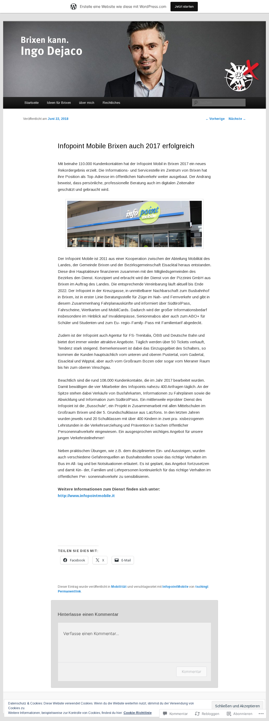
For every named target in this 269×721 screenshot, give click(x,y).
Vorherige (215, 119)
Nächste (237, 119)
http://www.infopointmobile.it (86, 495)
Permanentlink (69, 591)
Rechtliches (111, 103)
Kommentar (191, 671)
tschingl (201, 587)
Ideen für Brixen (59, 103)
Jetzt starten (184, 6)
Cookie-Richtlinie (137, 713)
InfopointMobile (175, 587)
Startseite (31, 103)
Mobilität (119, 587)
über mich (86, 103)
